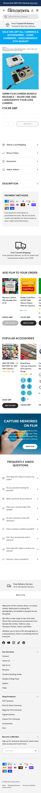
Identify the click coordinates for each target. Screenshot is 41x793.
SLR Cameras (7, 701)
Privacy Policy (6, 787)
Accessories (7, 723)
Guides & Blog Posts (10, 679)
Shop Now (34, 3)
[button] (20, 130)
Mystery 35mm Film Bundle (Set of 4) (9, 300)
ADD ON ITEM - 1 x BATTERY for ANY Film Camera (10, 366)
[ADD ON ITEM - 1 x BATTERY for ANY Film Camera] (10, 352)
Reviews (5, 670)
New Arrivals (9, 15)
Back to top (20, 595)
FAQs (4, 688)
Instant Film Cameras (11, 719)
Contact (7, 67)
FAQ (6, 77)
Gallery (7, 72)
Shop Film (30, 446)
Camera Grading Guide (12, 674)
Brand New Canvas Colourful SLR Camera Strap (28, 367)
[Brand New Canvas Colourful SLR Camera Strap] (28, 352)
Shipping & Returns (14, 785)
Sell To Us (6, 665)
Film (4, 728)
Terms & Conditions (28, 785)
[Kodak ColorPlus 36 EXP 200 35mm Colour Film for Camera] (28, 286)
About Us (6, 661)
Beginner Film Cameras (12, 710)
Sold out (27, 124)
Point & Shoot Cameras (12, 705)
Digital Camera (8, 714)
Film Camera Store (14, 782)
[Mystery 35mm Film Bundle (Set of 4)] (10, 286)
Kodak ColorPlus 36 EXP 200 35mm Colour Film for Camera (27, 301)
